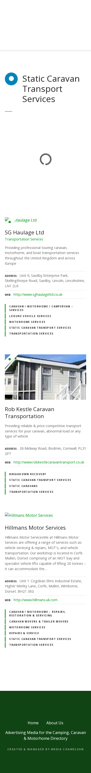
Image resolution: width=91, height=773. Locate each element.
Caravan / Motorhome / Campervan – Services (41, 308)
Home (33, 722)
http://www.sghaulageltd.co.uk (38, 294)
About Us (54, 722)
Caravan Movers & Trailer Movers (39, 621)
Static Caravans (23, 486)
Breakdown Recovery (27, 474)
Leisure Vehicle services (30, 316)
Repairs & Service (24, 633)
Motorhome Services (27, 322)
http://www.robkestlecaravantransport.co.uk (49, 462)
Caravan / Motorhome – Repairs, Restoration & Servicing (37, 613)
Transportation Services (31, 333)
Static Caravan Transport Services (40, 327)
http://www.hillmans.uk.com (36, 600)
